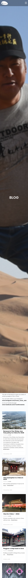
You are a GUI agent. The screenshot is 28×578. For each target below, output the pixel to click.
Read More (6, 449)
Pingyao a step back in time (13, 548)
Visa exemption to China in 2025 (13, 478)
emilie (9, 435)
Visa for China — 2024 (11, 514)
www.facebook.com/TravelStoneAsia (13, 404)
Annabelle (10, 550)
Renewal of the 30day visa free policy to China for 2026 (13, 432)
